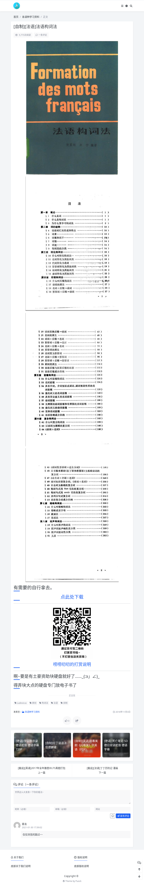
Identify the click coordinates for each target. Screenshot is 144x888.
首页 (16, 16)
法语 (55, 702)
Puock (78, 881)
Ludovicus (22, 702)
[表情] (112, 815)
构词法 (44, 702)
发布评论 (124, 815)
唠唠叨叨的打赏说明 (72, 664)
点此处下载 (72, 597)
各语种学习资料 (30, 16)
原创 (34, 702)
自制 (65, 702)
